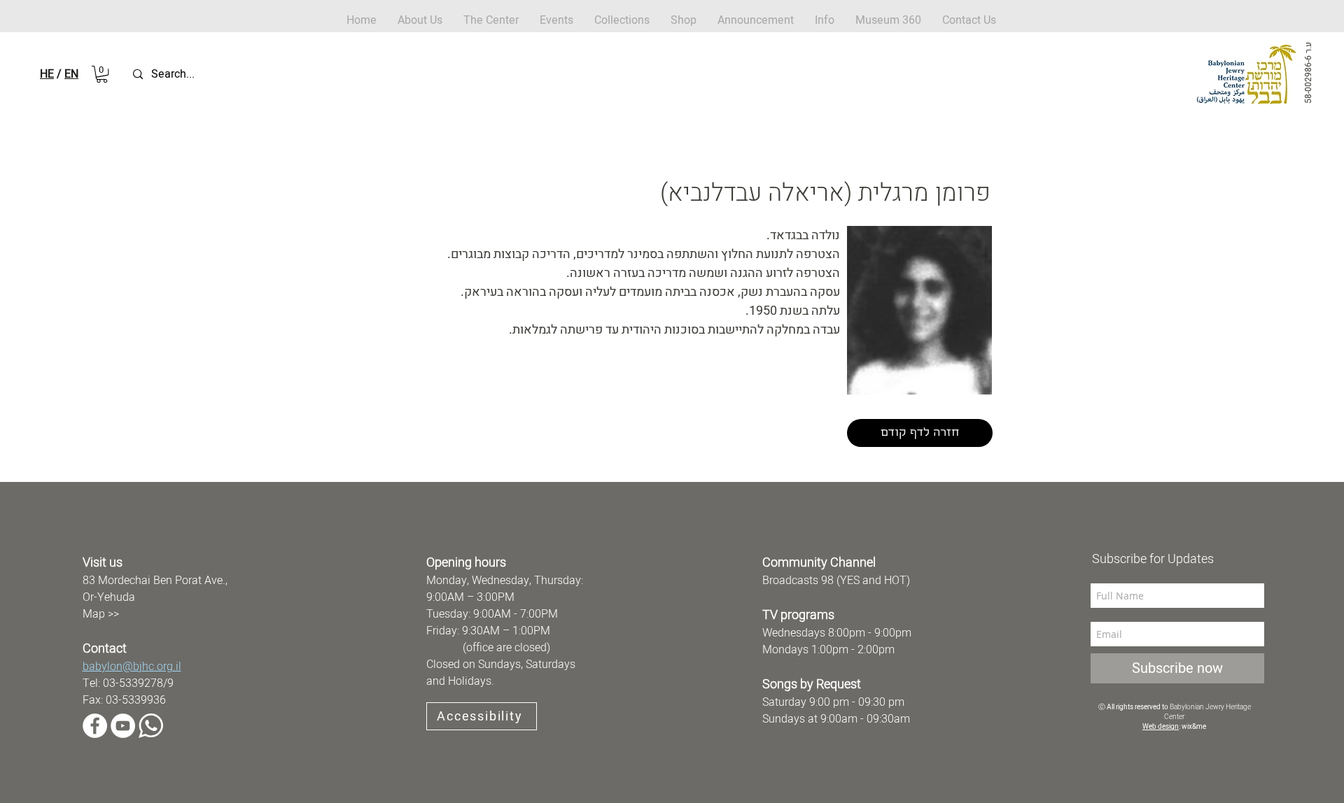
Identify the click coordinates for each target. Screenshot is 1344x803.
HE (47, 74)
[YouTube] (123, 725)
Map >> (101, 614)
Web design (1160, 727)
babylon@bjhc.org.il (132, 666)
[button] (683, 20)
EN (71, 74)
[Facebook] (95, 725)
